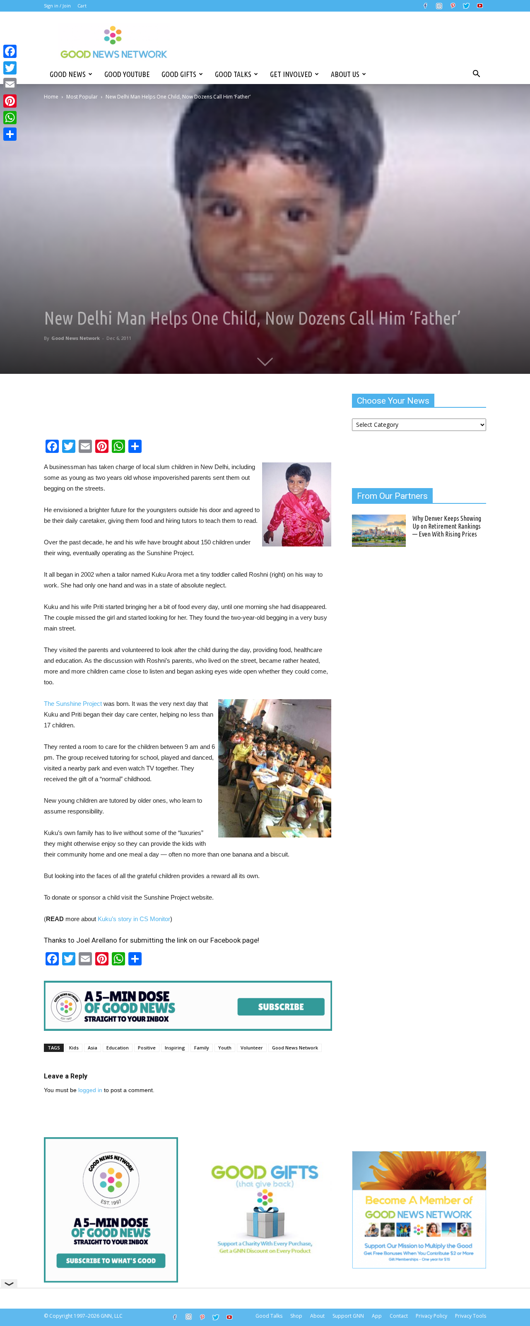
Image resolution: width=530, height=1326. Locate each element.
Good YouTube (127, 74)
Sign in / (52, 5)
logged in (90, 1090)
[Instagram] (439, 6)
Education (117, 1047)
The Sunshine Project (73, 703)
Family (201, 1047)
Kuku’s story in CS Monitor (134, 918)
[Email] (10, 84)
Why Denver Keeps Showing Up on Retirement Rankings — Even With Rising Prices (446, 526)
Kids (74, 1047)
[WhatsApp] (10, 117)
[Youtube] (480, 6)
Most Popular (82, 96)
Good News (68, 74)
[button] (476, 74)
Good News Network (75, 338)
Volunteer (252, 1047)
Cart (82, 5)
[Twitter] (466, 6)
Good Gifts (178, 74)
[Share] (10, 134)
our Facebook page (228, 940)
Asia (92, 1047)
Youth (224, 1047)
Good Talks (233, 74)
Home (51, 96)
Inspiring (175, 1047)
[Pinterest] (452, 6)
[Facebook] (425, 6)
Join (67, 5)
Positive (147, 1047)
